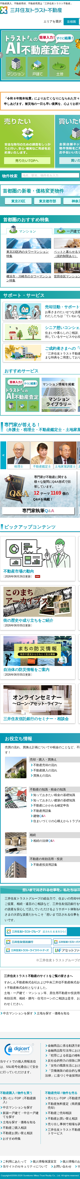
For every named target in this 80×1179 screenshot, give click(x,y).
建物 (39, 816)
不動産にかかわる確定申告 (51, 805)
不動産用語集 (42, 810)
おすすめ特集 (12, 1138)
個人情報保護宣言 (45, 1161)
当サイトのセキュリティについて (25, 1166)
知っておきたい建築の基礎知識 (54, 800)
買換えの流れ (42, 775)
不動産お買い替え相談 (18, 1133)
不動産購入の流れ (45, 770)
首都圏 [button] (71, 21)
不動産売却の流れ (45, 765)
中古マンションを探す (18, 1013)
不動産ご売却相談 (60, 1113)
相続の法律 (43, 840)
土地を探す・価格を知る (53, 1013)
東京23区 (18, 201)
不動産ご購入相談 (15, 1127)
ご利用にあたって (15, 1161)
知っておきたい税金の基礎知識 (54, 795)
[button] (19, 1050)
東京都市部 (47, 201)
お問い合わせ (62, 1166)
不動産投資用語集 (45, 864)
